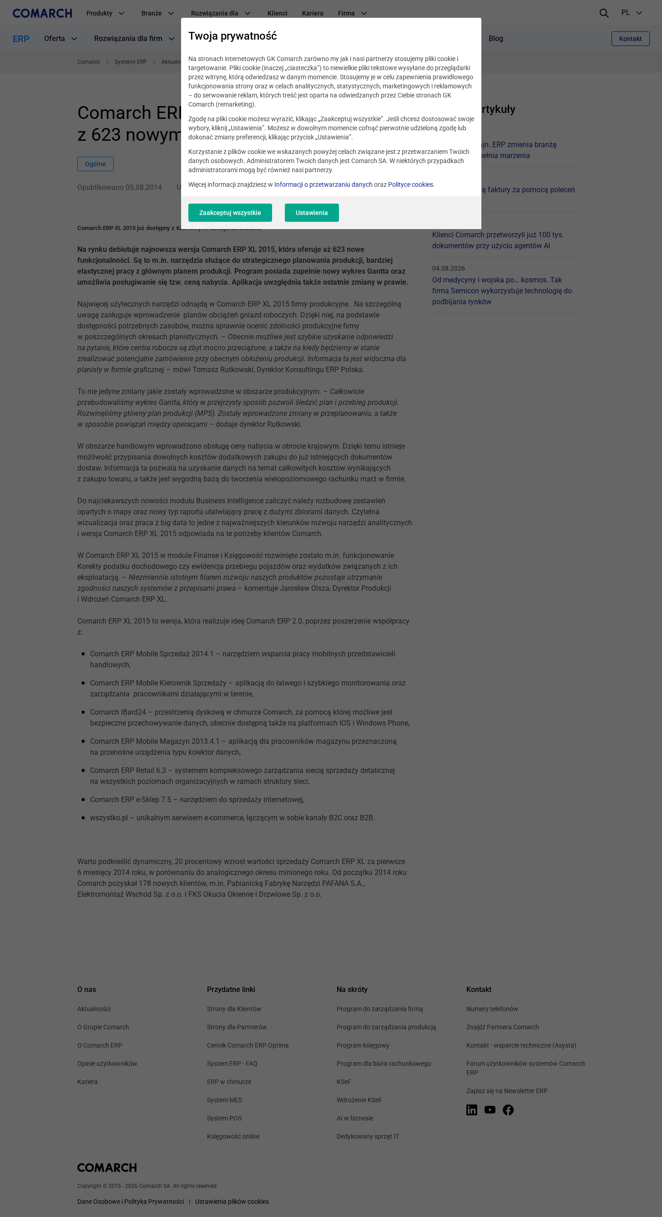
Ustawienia (312, 212)
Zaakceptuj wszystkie (230, 212)
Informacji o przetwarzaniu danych (323, 184)
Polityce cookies (410, 184)
